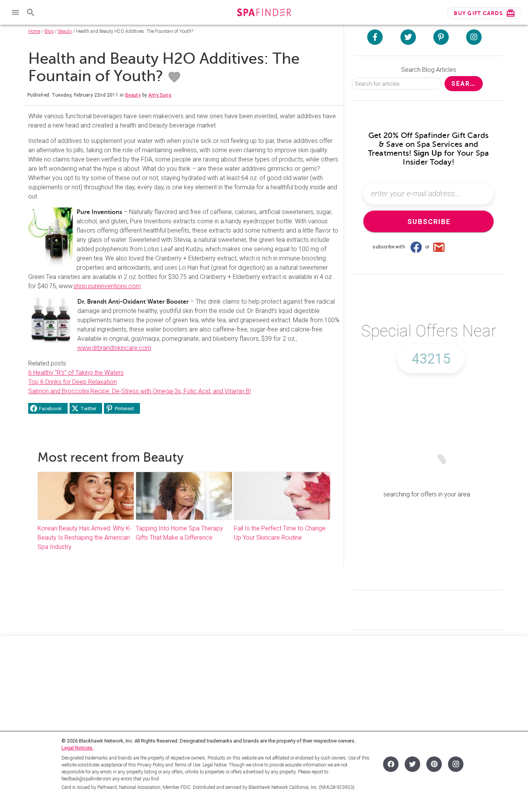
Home (34, 31)
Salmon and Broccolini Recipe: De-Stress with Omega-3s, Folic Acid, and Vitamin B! (139, 391)
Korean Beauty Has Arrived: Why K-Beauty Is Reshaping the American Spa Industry (84, 538)
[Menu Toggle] (15, 12)
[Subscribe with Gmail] (439, 247)
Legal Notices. (77, 748)
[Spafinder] (264, 13)
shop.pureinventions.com (107, 286)
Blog (49, 31)
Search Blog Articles (428, 69)
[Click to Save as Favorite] (174, 77)
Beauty (65, 31)
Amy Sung (159, 95)
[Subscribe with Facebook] (416, 247)
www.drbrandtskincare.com (114, 348)
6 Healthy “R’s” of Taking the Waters (76, 372)
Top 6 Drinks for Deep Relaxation (72, 382)
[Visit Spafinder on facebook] (375, 37)
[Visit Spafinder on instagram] (474, 37)
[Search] (31, 12)
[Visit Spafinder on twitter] (408, 37)
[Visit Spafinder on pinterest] (441, 37)
